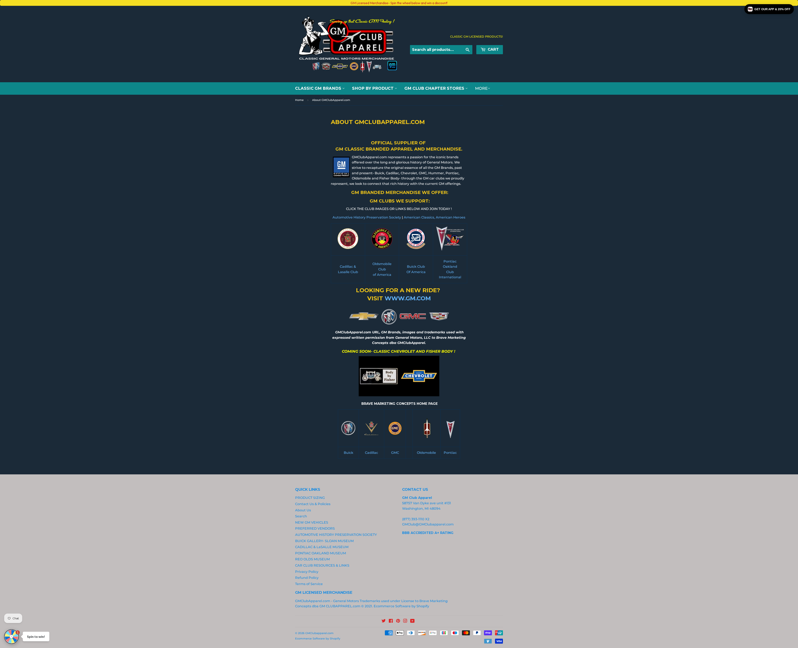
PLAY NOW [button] (120, 368)
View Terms (88, 354)
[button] (769, 9)
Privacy (103, 354)
